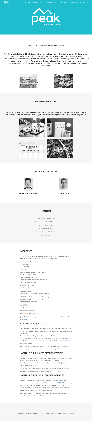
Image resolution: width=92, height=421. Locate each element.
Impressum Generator (40, 317)
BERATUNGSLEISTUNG (49, 2)
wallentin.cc (25, 319)
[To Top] (46, 410)
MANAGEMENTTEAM (69, 2)
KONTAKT (84, 2)
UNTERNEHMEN (31, 2)
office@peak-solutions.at (31, 288)
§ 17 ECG (61, 383)
